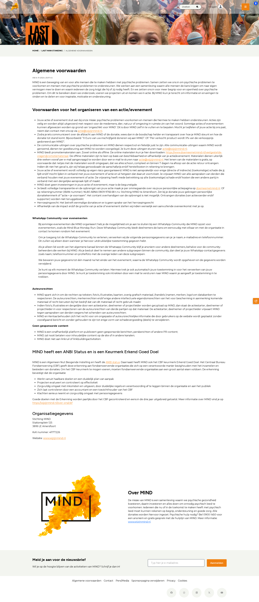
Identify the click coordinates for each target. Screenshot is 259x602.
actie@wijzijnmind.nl (90, 130)
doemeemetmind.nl (208, 188)
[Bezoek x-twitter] (209, 593)
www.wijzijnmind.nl (54, 438)
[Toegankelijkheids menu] (256, 3)
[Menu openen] (245, 6)
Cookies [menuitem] (182, 580)
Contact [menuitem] (108, 580)
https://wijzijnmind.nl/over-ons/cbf (52, 402)
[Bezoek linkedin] (196, 593)
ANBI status (113, 362)
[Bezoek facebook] (171, 593)
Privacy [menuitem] (171, 580)
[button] (176, 563)
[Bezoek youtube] (222, 593)
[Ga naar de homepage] (14, 6)
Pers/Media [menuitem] (122, 580)
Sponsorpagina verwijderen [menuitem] (147, 580)
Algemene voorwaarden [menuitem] (86, 580)
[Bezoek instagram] (184, 593)
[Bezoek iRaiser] (50, 592)
